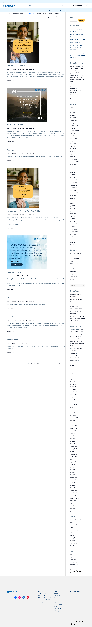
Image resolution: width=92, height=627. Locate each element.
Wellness (56, 17)
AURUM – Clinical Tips (17, 65)
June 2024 (72, 136)
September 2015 (74, 193)
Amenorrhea (12, 340)
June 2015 (72, 200)
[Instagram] (79, 622)
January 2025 (73, 123)
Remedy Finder (58, 597)
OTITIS (10, 316)
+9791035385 (7, 2)
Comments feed (74, 562)
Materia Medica (59, 13)
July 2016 (72, 167)
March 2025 (73, 117)
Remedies (20, 17)
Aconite (10, 150)
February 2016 (73, 180)
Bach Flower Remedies (19, 13)
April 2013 (72, 218)
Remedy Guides (58, 604)
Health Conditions (41, 13)
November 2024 (74, 125)
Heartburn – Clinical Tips (18, 124)
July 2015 (72, 198)
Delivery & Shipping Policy (45, 597)
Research (39, 17)
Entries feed (73, 559)
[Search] (63, 5)
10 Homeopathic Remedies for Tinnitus (77, 97)
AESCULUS (12, 298)
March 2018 (73, 149)
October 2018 (73, 138)
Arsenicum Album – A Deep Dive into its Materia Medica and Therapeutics (77, 55)
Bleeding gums (14, 272)
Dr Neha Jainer (74, 94)
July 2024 (72, 133)
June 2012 (72, 239)
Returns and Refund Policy (45, 600)
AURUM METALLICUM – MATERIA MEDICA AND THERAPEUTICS (76, 48)
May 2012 (72, 242)
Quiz (14, 17)
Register (72, 554)
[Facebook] (71, 622)
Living (57, 611)
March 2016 (73, 177)
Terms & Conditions (43, 593)
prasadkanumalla (74, 66)
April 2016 (72, 174)
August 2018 (73, 143)
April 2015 (72, 206)
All (10, 13)
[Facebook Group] (74, 624)
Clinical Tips (31, 13)
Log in (71, 557)
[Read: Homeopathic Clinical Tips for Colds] (23, 188)
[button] (6, 10)
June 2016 (72, 169)
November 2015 (74, 187)
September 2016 (74, 161)
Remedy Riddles (30, 17)
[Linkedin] (71, 624)
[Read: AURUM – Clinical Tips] (23, 42)
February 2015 (73, 211)
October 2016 (73, 159)
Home (55, 591)
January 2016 (73, 182)
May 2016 (72, 172)
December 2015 (74, 185)
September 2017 (74, 151)
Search (71, 17)
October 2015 (73, 190)
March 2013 (73, 221)
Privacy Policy (41, 595)
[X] (76, 622)
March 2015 (73, 208)
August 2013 (73, 213)
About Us (40, 591)
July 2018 (72, 146)
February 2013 (73, 224)
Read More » (10, 80)
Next (61, 363)
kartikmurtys (73, 75)
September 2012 (74, 231)
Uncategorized (48, 17)
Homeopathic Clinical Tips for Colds (23, 211)
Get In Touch (41, 602)
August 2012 (73, 234)
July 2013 (72, 216)
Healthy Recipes (59, 608)
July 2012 (72, 237)
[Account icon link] (89, 5)
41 (38, 363)
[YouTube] (73, 622)
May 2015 (72, 203)
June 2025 (72, 110)
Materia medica (58, 600)
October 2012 (73, 229)
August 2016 (73, 164)
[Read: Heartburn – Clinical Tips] (27, 104)
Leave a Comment (12, 69)
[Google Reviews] (82, 622)
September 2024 (74, 130)
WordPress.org (74, 564)
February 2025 (73, 120)
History (50, 13)
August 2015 (73, 195)
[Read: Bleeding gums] (27, 252)
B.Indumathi (73, 88)
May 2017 (72, 154)
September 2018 (74, 141)
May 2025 (72, 112)
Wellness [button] (56, 606)
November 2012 (74, 226)
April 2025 (72, 115)
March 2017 (73, 156)
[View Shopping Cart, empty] (85, 5)
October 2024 (73, 128)
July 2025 (72, 107)
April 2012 (72, 244)
